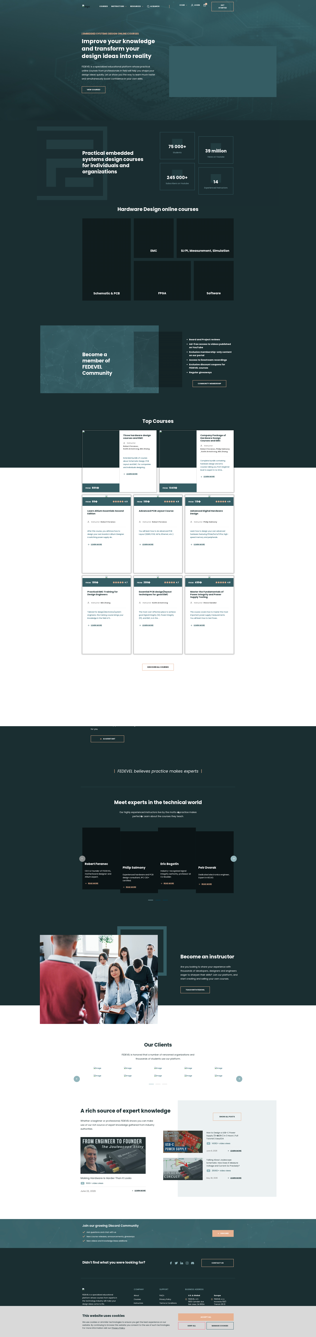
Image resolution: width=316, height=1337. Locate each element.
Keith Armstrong (131, 449)
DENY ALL (192, 1326)
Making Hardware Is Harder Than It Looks (105, 1178)
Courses (137, 1299)
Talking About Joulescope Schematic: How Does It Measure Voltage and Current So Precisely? (223, 1162)
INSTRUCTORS (117, 6)
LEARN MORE (132, 474)
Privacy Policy (118, 1328)
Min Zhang (145, 449)
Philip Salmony (223, 449)
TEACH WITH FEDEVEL (195, 990)
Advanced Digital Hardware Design (206, 512)
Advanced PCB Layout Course (156, 511)
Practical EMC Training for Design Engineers (102, 593)
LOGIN (197, 5)
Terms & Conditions (168, 1303)
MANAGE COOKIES (220, 1326)
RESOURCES (135, 6)
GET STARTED (222, 6)
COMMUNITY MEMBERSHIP (209, 383)
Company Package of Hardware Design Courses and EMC (213, 438)
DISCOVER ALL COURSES (158, 667)
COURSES (103, 6)
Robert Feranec (130, 446)
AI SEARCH (154, 6)
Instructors (138, 1303)
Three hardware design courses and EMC (137, 436)
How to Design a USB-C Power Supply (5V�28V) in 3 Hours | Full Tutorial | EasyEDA (222, 1135)
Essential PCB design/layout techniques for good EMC (155, 593)
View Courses (93, 89)
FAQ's (161, 1295)
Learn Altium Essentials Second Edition (105, 512)
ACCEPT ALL (206, 1317)
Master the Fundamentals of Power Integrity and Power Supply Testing (207, 594)
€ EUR (182, 5)
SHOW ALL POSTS (227, 1116)
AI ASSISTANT (109, 739)
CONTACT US (218, 1263)
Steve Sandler (210, 603)
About (136, 1295)
